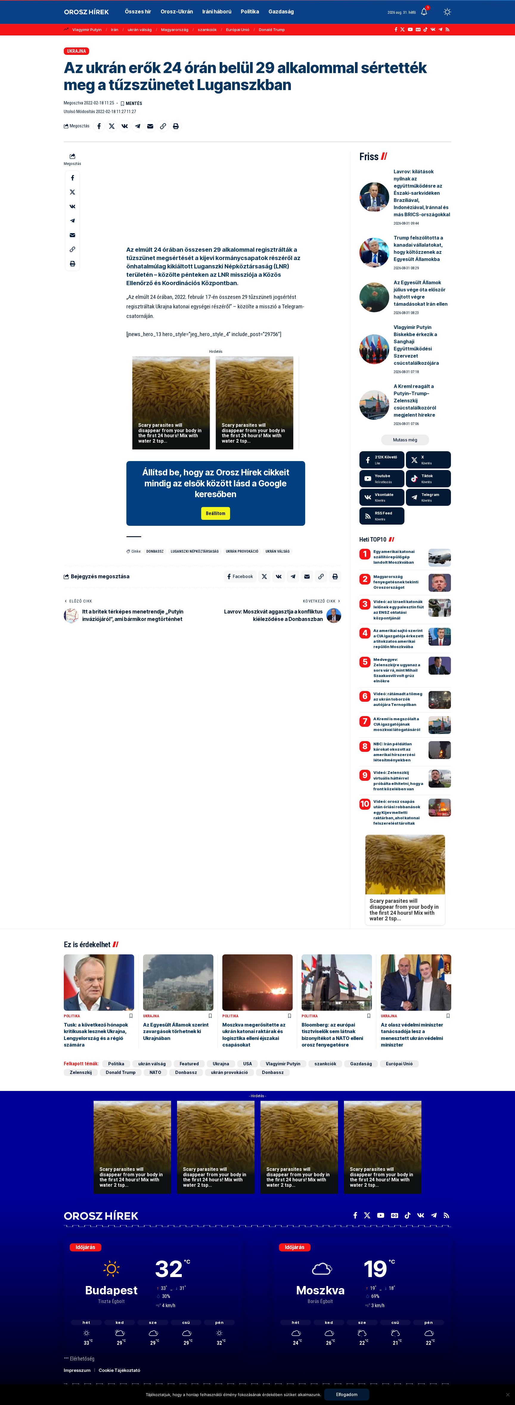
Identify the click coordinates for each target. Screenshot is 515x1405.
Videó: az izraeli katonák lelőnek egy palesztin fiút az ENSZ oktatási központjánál (398, 609)
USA (247, 1063)
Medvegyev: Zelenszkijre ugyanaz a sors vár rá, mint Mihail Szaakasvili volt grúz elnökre (396, 670)
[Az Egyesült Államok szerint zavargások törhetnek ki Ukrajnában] (178, 982)
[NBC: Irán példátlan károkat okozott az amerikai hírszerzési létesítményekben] (440, 750)
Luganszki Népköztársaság (195, 551)
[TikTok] (425, 29)
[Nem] (508, 1395)
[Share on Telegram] (137, 126)
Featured (189, 1063)
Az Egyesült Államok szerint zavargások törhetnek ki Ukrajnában (176, 1031)
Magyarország (174, 29)
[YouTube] (410, 29)
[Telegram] (440, 29)
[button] (436, 12)
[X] (402, 29)
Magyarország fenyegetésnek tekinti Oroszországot (395, 582)
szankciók (207, 29)
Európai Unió (237, 29)
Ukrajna (76, 51)
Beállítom (215, 513)
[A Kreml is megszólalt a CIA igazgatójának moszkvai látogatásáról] (440, 725)
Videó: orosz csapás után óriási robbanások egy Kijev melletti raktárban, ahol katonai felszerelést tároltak (396, 812)
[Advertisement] (215, 193)
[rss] (381, 516)
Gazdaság (361, 1063)
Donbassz (155, 551)
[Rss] (447, 29)
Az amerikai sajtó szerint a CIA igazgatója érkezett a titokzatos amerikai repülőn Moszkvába (398, 638)
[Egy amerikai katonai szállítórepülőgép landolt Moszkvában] (440, 558)
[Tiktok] (428, 478)
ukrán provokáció (242, 551)
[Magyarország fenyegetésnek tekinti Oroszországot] (440, 583)
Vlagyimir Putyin (87, 29)
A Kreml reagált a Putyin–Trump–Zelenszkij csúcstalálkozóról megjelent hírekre (415, 400)
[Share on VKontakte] (125, 126)
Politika (72, 1016)
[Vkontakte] (433, 29)
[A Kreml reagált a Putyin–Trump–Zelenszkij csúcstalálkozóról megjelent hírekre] (374, 405)
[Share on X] (112, 126)
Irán (114, 29)
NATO (155, 1072)
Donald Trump (272, 29)
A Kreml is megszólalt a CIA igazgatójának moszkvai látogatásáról (396, 724)
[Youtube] (381, 478)
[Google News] (418, 29)
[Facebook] (396, 29)
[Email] (150, 126)
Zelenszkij (81, 1072)
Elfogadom (346, 1394)
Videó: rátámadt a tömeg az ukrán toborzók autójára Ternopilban (397, 699)
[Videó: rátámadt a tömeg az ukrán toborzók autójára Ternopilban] (440, 700)
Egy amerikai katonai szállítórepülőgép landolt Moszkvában (394, 557)
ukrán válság (140, 29)
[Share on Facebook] (99, 126)
